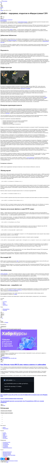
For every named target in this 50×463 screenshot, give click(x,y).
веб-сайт (8, 113)
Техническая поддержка (13, 460)
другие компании (30, 157)
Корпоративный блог (7, 451)
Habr (7, 461)
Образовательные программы (9, 455)
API (17, 261)
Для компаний (6, 444)
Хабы (4, 434)
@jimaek (6, 322)
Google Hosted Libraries (22, 21)
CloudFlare (28, 88)
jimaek (1, 10)
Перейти (2, 355)
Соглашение (5, 446)
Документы (5, 445)
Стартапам (5, 456)
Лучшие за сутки (4, 410)
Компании (5, 435)
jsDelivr (11, 29)
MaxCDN (23, 88)
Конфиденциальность (7, 447)
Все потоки (4, 1)
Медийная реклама (7, 452)
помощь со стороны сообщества (15, 289)
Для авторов (5, 443)
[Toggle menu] (0, 1)
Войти (4, 427)
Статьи (4, 432)
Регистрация (5, 428)
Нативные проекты (7, 454)
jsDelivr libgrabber (4, 273)
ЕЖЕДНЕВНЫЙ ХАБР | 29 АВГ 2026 (8, 358)
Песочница (5, 438)
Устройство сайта (6, 442)
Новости (5, 433)
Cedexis (45, 97)
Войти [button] (1, 7)
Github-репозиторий (12, 40)
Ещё (4, 405)
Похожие (9, 410)
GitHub (15, 294)
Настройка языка (4, 460)
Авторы (4, 437)
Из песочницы (3, 20)
